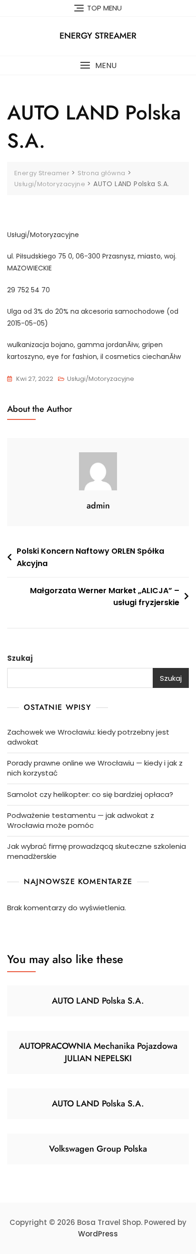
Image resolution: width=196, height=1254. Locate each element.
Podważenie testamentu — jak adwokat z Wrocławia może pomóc (80, 820)
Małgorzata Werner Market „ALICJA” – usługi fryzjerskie (104, 596)
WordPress (98, 1234)
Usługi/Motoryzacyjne (100, 378)
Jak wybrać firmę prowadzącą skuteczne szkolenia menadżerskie (96, 851)
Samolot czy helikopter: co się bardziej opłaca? (90, 794)
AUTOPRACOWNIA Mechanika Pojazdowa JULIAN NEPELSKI (98, 1052)
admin (98, 505)
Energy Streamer (98, 36)
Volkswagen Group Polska (98, 1149)
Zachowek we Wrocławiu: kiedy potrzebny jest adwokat (88, 737)
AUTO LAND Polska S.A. (98, 1001)
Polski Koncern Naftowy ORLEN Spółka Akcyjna (90, 557)
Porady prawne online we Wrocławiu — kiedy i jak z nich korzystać (95, 768)
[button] (98, 65)
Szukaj (20, 658)
